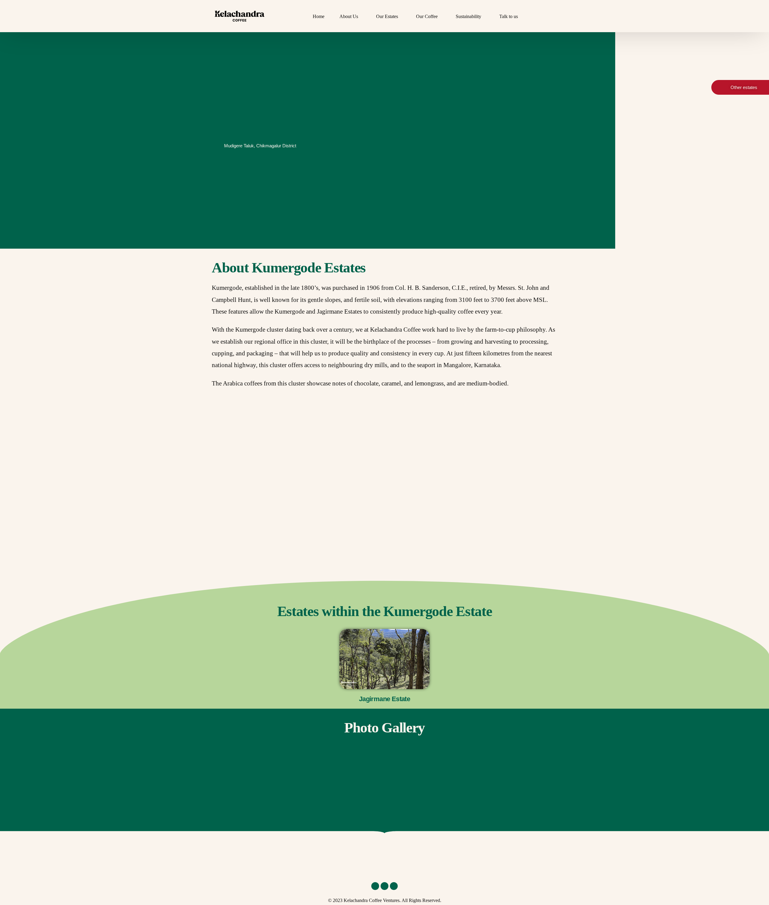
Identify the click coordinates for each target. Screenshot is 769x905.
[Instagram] (384, 886)
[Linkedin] (375, 886)
